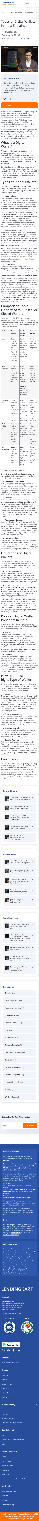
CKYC (7, 1030)
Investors (5, 1380)
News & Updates (11, 1000)
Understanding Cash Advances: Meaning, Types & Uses (19, 958)
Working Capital (11, 1097)
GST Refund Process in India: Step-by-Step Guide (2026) (19, 807)
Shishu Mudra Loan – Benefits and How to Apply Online (20, 827)
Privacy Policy (6, 1474)
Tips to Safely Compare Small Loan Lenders (20, 948)
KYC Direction (6, 1461)
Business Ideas (10, 1038)
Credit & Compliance (13, 1075)
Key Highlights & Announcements (13, 1440)
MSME (7, 1089)
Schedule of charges (8, 1505)
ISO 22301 (5, 1500)
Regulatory (5, 1470)
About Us (5, 1375)
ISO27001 (5, 1496)
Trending (8, 993)
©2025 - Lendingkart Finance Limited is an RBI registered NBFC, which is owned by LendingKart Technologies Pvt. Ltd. (19, 1516)
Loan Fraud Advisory (8, 1465)
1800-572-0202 (16, 1233)
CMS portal (20, 1205)
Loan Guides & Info (12, 1082)
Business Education (12, 1045)
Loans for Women (11, 1023)
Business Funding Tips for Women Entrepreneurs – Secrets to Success (19, 968)
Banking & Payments (13, 1067)
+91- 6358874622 (21, 1189)
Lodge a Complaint (8, 1418)
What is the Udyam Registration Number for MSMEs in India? (18, 837)
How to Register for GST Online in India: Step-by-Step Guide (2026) (20, 817)
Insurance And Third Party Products (14, 1479)
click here (21, 1269)
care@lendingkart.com (11, 1235)
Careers (4, 1397)
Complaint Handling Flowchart (12, 1423)
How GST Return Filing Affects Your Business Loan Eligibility (20, 798)
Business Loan (10, 1015)
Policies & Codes (7, 1393)
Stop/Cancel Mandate (9, 1491)
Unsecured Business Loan (10, 1363)
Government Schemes (13, 1052)
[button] (35, 3)
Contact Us (5, 1388)
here (24, 1273)
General (4, 1457)
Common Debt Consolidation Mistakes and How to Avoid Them (19, 926)
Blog (3, 1435)
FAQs (3, 1444)
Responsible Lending (6, 65)
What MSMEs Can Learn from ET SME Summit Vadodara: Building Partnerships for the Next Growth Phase (20, 937)
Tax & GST (9, 1060)
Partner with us (7, 1384)
